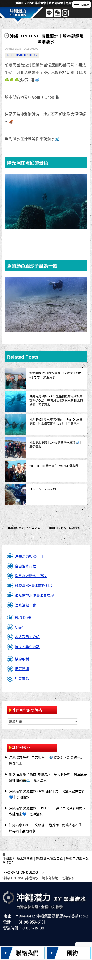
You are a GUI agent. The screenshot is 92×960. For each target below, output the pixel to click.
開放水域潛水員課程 (31, 576)
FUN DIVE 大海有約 (42, 489)
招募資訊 (22, 669)
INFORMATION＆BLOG (22, 55)
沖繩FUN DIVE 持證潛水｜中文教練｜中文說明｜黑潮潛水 (69, 528)
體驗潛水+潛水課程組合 (33, 585)
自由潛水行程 (25, 566)
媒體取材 (22, 659)
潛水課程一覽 (25, 605)
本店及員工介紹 (27, 637)
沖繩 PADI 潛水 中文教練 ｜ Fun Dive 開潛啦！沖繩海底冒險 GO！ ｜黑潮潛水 (56, 422)
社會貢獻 (22, 679)
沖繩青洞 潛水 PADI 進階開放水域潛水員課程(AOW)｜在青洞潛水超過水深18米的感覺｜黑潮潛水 (56, 401)
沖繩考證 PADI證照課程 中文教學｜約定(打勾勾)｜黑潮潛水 (55, 375)
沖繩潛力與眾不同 (29, 556)
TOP (45, 861)
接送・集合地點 (27, 647)
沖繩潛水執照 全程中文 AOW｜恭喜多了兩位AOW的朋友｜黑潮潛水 (26, 528)
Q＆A (19, 627)
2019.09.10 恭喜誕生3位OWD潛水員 (53, 466)
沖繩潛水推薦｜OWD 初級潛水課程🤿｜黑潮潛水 (55, 445)
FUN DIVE (23, 617)
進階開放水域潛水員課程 (34, 595)
